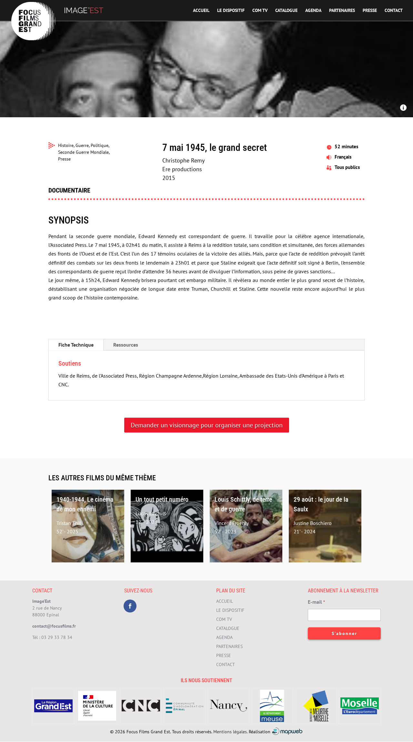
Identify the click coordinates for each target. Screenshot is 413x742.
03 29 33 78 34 (56, 637)
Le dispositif (231, 10)
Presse (370, 10)
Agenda (313, 10)
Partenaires (342, 10)
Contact (394, 10)
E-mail (316, 602)
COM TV (259, 10)
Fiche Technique (76, 344)
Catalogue (286, 10)
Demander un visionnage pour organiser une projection (207, 425)
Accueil (201, 10)
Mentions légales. (230, 731)
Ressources (125, 344)
